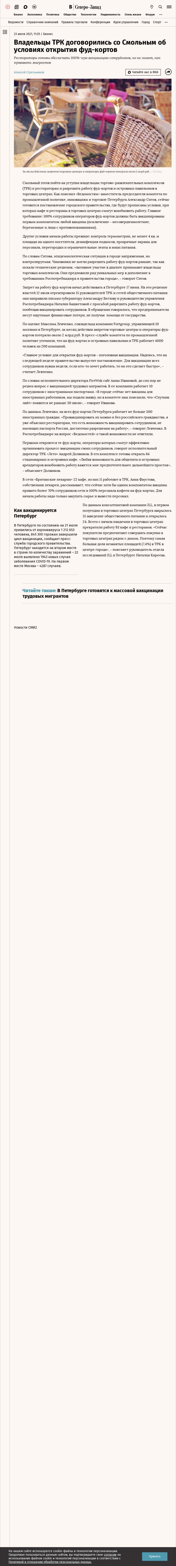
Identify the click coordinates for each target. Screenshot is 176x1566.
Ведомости (15, 22)
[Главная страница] (70, 7)
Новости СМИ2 (25, 627)
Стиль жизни (133, 14)
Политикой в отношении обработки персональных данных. (50, 1562)
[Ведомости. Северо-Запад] (87, 7)
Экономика (34, 14)
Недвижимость (110, 14)
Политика (52, 14)
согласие (110, 1555)
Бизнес (18, 14)
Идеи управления (125, 22)
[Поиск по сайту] (160, 7)
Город (146, 22)
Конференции (100, 22)
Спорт (157, 22)
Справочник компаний (42, 22)
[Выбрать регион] (152, 7)
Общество (70, 14)
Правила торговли (74, 22)
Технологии (88, 14)
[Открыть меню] (169, 7)
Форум (150, 14)
